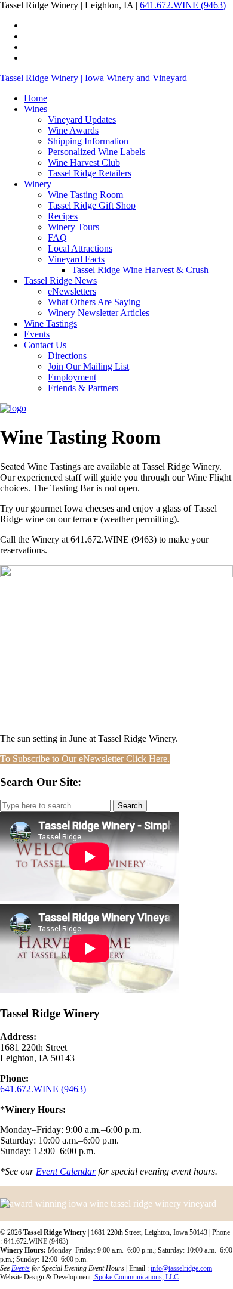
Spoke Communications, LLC (136, 1277)
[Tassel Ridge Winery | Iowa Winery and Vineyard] (13, 408)
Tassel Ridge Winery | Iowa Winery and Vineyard (93, 78)
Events (20, 1268)
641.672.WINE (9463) (183, 5)
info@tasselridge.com (181, 1268)
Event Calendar (66, 1171)
